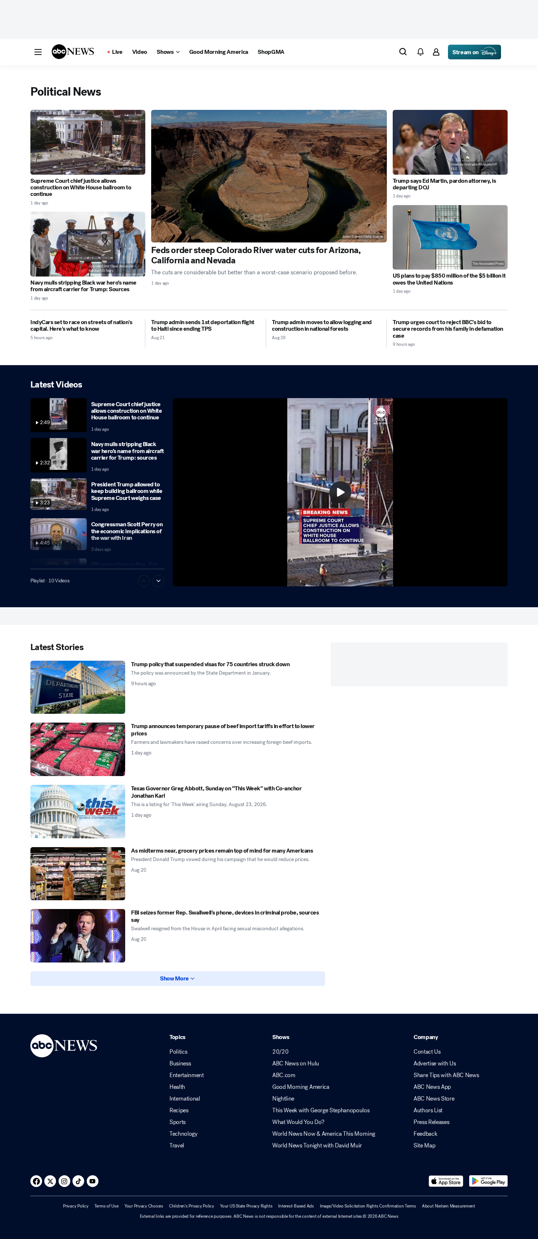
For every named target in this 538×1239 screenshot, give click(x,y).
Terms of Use (106, 1206)
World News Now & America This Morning (323, 1134)
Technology (183, 1134)
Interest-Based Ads (296, 1206)
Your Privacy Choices (143, 1206)
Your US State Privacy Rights (246, 1206)
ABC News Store (434, 1099)
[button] (38, 52)
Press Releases (431, 1122)
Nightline (283, 1099)
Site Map (424, 1146)
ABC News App (432, 1087)
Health (177, 1087)
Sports (177, 1122)
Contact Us (427, 1052)
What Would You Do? (298, 1122)
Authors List (428, 1110)
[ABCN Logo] (73, 51)
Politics (178, 1052)
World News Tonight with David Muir (317, 1146)
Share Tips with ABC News (446, 1075)
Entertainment (186, 1075)
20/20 (280, 1052)
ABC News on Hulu (295, 1063)
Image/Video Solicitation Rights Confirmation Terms (368, 1206)
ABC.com (283, 1075)
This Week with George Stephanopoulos (320, 1110)
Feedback (425, 1134)
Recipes (178, 1110)
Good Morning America (300, 1087)
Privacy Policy (76, 1206)
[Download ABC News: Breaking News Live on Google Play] (488, 1181)
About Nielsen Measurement (448, 1206)
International (184, 1099)
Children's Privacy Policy (191, 1206)
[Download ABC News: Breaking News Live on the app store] (446, 1181)
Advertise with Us (435, 1063)
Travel (176, 1146)
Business (180, 1063)
